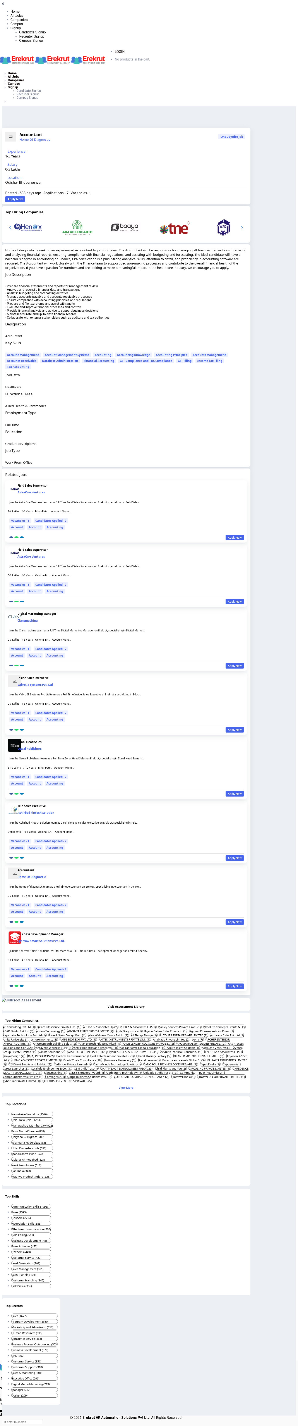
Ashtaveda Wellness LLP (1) (52, 1048)
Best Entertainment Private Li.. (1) (112, 1056)
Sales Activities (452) (24, 1246)
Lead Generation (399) (26, 1263)
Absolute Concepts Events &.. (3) (224, 1027)
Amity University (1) (16, 1039)
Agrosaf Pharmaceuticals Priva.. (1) (211, 1031)
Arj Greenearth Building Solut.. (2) (55, 1044)
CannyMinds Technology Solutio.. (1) (117, 1064)
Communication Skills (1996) (30, 1206)
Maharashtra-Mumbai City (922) (32, 1125)
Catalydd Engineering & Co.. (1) (51, 1068)
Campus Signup (31, 40)
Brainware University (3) (120, 1060)
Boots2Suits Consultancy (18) (83, 1060)
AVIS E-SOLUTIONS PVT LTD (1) (87, 1052)
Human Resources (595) (27, 1333)
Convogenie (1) (55, 1077)
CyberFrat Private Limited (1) (22, 1081)
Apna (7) (198, 1039)
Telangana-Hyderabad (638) (29, 1142)
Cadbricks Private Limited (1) (72, 1064)
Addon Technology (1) (50, 1031)
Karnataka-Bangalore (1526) (30, 1114)
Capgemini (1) (232, 1064)
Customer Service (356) (26, 1361)
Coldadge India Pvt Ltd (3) (161, 1073)
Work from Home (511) (26, 1165)
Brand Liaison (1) (149, 1060)
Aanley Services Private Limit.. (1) (180, 1027)
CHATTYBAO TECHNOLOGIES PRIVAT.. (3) (127, 1068)
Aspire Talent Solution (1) (183, 1048)
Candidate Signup (32, 32)
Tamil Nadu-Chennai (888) (28, 1131)
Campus (16, 24)
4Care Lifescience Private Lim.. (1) (59, 1027)
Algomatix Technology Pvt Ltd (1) (24, 1035)
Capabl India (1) (210, 1064)
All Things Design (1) (144, 1035)
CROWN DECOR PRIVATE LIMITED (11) (221, 1077)
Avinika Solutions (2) (51, 1052)
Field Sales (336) (22, 1286)
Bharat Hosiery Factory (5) (154, 1056)
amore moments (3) (44, 1039)
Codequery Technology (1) (124, 1073)
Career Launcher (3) (16, 1068)
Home (15, 11)
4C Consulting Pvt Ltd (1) (19, 1027)
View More (126, 1088)
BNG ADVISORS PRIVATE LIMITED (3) (38, 1060)
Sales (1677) (19, 1316)
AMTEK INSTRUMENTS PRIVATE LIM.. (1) (125, 1039)
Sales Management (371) (27, 1269)
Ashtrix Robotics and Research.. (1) (95, 1048)
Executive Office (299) (25, 1378)
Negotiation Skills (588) (26, 1223)
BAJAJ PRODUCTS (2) (40, 1056)
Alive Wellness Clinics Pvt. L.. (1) (108, 1035)
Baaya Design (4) (14, 1056)
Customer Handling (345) (28, 1280)
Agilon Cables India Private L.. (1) (166, 1031)
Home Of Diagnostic (34, 139)
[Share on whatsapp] (16, 537)
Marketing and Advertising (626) (32, 1327)
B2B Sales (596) (21, 1218)
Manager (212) (21, 1390)
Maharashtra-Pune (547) (27, 1154)
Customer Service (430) (26, 1258)
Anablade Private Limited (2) (171, 1039)
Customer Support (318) (27, 1367)
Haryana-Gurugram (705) (28, 1137)
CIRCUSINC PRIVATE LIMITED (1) (210, 1068)
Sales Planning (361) (24, 1275)
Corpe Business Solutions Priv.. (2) (90, 1077)
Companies (19, 20)
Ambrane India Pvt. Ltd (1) (227, 1035)
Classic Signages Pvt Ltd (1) (86, 1073)
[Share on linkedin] (22, 537)
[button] (242, 227)
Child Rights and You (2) (171, 1068)
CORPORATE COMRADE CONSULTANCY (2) (141, 1077)
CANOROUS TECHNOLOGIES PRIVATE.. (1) (171, 1064)
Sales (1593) (19, 1212)
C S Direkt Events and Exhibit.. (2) (30, 1064)
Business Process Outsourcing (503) (35, 1344)
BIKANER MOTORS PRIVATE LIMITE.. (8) (198, 1056)
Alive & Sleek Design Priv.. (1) (67, 1035)
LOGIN (120, 52)
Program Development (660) (30, 1322)
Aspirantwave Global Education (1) (142, 1048)
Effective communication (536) (31, 1229)
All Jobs (16, 16)
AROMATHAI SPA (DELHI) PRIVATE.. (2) (201, 1044)
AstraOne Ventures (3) (216, 1048)
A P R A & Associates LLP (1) (138, 1027)
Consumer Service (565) (27, 1339)
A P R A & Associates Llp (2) (100, 1027)
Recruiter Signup (31, 36)
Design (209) (19, 1395)
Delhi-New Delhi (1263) (26, 1120)
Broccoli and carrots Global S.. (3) (184, 1060)
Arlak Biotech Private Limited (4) (100, 1044)
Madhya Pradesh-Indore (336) (31, 1177)
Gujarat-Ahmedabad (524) (28, 1160)
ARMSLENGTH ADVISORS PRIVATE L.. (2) (149, 1044)
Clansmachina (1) (55, 1073)
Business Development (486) (30, 1241)
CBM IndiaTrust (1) (86, 1068)
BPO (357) (18, 1356)
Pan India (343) (21, 1171)
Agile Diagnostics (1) (129, 1031)
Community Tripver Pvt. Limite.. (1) (202, 1073)
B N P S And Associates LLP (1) (223, 1052)
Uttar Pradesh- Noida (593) (29, 1148)
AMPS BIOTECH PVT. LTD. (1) (78, 1039)
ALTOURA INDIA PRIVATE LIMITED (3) (184, 1035)
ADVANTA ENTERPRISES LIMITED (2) (90, 1031)
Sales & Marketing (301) (27, 1373)
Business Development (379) (30, 1350)
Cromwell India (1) (183, 1077)
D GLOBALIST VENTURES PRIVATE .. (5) (67, 1081)
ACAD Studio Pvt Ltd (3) (18, 1031)
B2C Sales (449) (21, 1252)
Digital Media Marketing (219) (31, 1384)
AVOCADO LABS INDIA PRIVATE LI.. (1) (134, 1052)
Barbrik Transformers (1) (72, 1056)
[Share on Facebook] (11, 537)
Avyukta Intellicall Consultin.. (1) (181, 1052)
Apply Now (15, 199)
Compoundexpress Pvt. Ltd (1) (23, 1077)
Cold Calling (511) (23, 1235)
